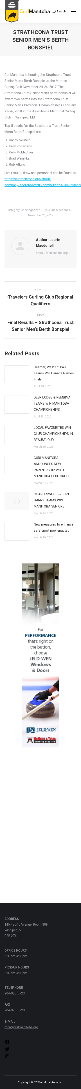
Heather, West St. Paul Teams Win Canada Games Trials (54, 373)
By (57, 210)
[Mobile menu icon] (73, 11)
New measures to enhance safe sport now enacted (54, 527)
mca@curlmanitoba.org (21, 1027)
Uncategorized (30, 210)
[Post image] (16, 374)
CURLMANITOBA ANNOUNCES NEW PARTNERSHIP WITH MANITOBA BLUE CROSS (52, 467)
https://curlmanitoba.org (52, 253)
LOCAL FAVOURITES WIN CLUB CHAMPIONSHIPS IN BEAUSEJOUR (53, 434)
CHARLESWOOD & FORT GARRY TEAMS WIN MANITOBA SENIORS (52, 500)
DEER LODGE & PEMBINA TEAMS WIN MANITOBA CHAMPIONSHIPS (52, 403)
